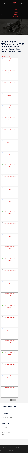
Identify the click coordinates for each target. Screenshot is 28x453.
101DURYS (14, 2)
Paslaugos (15, 12)
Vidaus (3, 434)
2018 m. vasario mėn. (7, 417)
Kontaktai (15, 16)
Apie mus (15, 11)
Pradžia (15, 9)
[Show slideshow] (5, 56)
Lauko (3, 429)
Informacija (4, 427)
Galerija (15, 14)
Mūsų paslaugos (6, 432)
